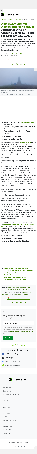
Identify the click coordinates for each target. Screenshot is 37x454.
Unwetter (11, 289)
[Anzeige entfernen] (35, 447)
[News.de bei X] (21, 446)
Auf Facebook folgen (12, 354)
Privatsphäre (7, 433)
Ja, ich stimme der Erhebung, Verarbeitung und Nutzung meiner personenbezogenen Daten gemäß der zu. (18, 330)
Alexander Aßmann (15, 54)
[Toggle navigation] (34, 14)
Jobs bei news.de (8, 426)
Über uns (6, 404)
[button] (18, 59)
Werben (5, 400)
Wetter (17, 289)
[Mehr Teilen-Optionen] (24, 64)
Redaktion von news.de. (21, 294)
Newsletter (6, 407)
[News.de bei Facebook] (18, 446)
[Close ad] (1, 10)
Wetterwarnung (24, 289)
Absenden (7, 338)
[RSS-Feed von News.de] (24, 446)
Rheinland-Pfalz (25, 288)
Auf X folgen (9, 358)
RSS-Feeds (6, 413)
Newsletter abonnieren (13, 365)
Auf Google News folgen (13, 361)
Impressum (7, 387)
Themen (5, 417)
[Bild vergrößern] (35, 69)
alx (2, 283)
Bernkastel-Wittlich (14, 288)
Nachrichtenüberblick (10, 420)
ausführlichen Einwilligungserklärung (21, 331)
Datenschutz (7, 391)
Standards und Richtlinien (11, 395)
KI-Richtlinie (7, 430)
